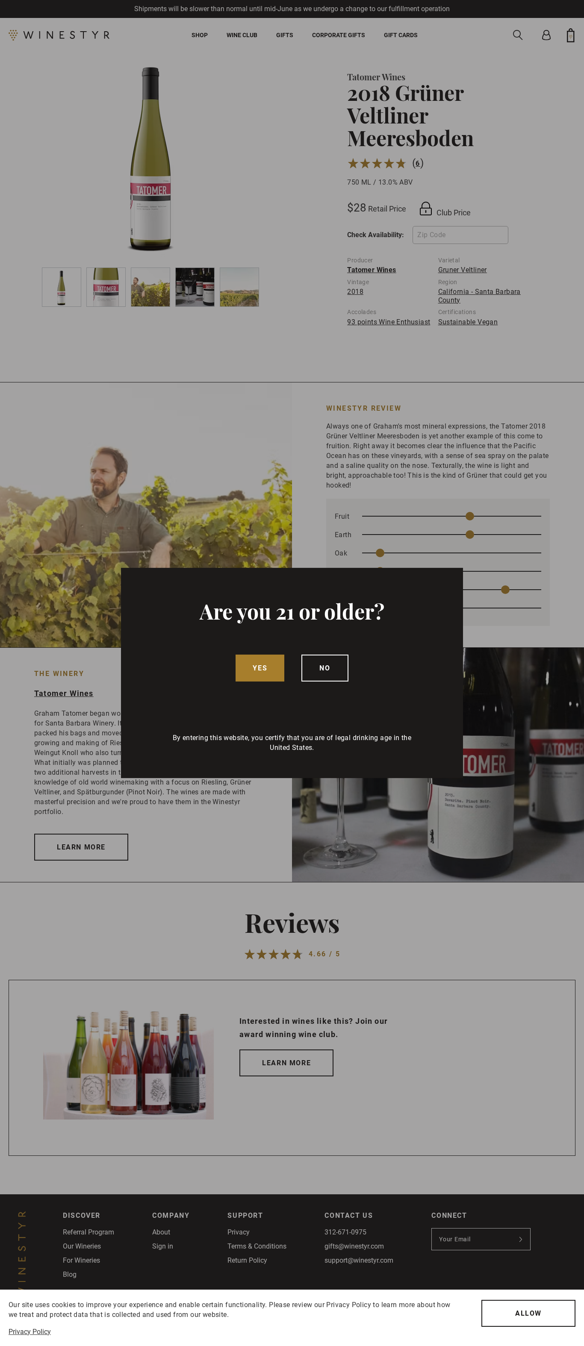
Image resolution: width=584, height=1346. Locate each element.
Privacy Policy (30, 1332)
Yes (260, 668)
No (324, 668)
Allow (528, 1313)
